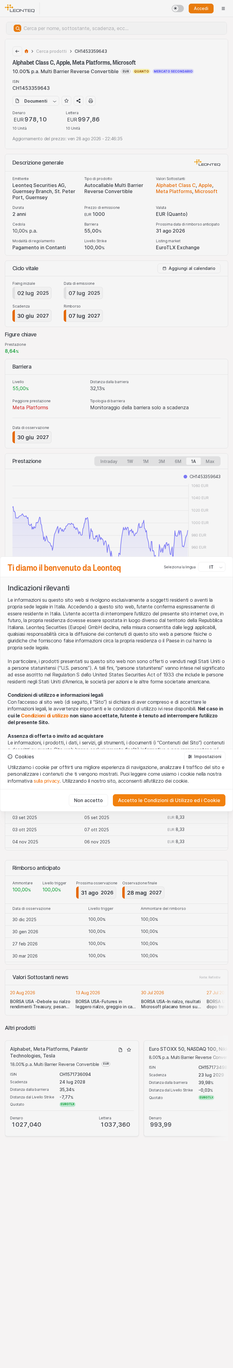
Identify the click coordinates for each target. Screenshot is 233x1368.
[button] (204, 756)
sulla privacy (46, 781)
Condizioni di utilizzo (45, 716)
